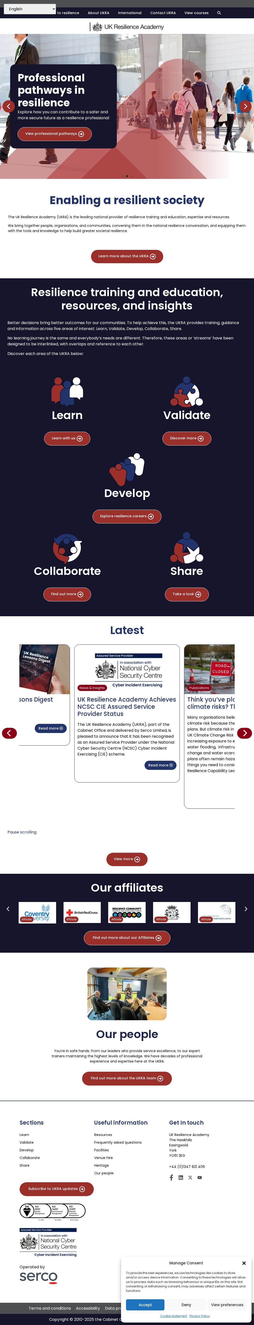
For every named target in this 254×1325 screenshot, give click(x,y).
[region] (127, 106)
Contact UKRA (163, 12)
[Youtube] (199, 1177)
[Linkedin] (181, 1177)
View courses (197, 12)
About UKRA (98, 12)
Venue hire (103, 1157)
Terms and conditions (50, 1308)
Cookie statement (173, 1316)
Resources (103, 1134)
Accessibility (88, 1308)
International (130, 12)
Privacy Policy (200, 1316)
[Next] (244, 733)
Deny (186, 1304)
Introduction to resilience (56, 12)
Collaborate (30, 1157)
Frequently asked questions (118, 1142)
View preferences (227, 1304)
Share (25, 1165)
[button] (244, 1263)
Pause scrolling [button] (21, 832)
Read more (49, 728)
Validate (27, 1142)
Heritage (101, 1165)
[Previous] (9, 733)
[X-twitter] (190, 1177)
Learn (24, 1134)
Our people (104, 1173)
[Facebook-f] (171, 1177)
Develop (27, 1150)
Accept (145, 1304)
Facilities (101, 1150)
